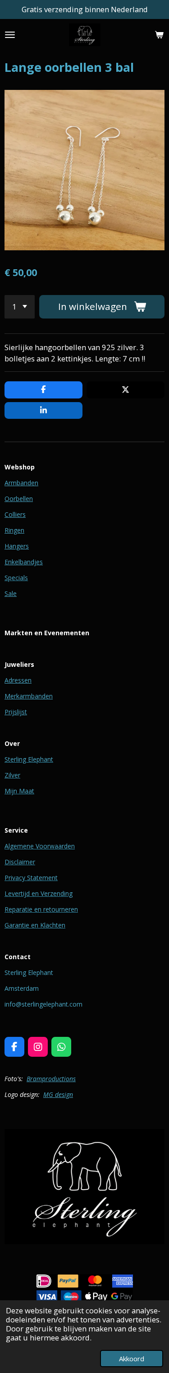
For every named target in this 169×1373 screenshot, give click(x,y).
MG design (58, 1094)
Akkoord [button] (131, 1358)
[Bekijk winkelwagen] (159, 35)
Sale (11, 593)
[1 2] (20, 307)
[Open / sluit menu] (10, 35)
